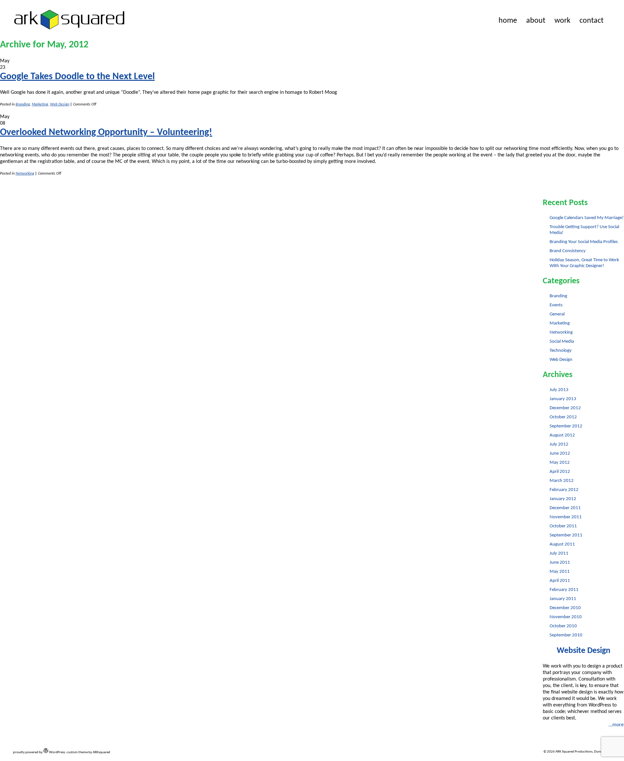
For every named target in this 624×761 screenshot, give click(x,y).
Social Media (562, 341)
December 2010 (565, 608)
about (535, 21)
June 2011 (560, 562)
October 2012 (563, 417)
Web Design (59, 104)
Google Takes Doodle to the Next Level (77, 77)
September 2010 (566, 635)
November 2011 (566, 517)
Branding (23, 104)
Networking (25, 174)
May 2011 (560, 571)
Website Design (583, 650)
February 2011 (564, 589)
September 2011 (566, 535)
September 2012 (566, 426)
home (508, 21)
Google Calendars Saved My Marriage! (587, 217)
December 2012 (565, 408)
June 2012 (560, 453)
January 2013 (563, 399)
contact (591, 21)
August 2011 (562, 544)
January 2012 (563, 499)
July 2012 (559, 444)
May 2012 (560, 462)
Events (556, 305)
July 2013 (559, 389)
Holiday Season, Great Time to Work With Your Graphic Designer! (584, 263)
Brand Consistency (568, 251)
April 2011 (560, 580)
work (562, 21)
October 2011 (563, 526)
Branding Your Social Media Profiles (584, 241)
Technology (561, 350)
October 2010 (563, 626)
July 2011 (559, 553)
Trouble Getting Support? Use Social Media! (584, 230)
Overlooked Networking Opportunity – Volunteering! (106, 133)
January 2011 (563, 598)
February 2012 (564, 489)
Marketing (40, 104)
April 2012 (560, 471)
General (557, 314)
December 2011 (565, 508)
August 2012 (562, 435)
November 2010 (566, 617)
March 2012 (562, 480)
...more (616, 725)
